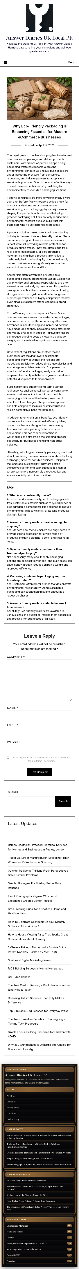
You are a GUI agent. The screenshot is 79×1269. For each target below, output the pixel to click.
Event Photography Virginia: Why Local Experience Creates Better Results (39, 1164)
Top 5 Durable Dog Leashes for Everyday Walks (38, 1011)
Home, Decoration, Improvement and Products (27, 1243)
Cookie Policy (13, 1119)
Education (11, 1261)
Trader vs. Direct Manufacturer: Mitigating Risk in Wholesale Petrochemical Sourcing (33, 1145)
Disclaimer (11, 1113)
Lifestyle (10, 1237)
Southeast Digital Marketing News (29, 960)
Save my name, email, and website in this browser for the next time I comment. (41, 759)
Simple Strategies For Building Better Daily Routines (30, 1158)
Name (12, 708)
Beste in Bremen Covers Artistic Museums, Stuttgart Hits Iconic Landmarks (35, 1188)
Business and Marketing (17, 1225)
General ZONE (13, 1255)
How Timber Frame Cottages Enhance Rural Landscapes (31, 1200)
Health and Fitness (15, 1231)
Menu (71, 62)
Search (13, 792)
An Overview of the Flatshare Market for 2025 (27, 1195)
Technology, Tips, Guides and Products (24, 1249)
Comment (16, 657)
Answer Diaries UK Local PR (39, 37)
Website (14, 742)
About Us (11, 1095)
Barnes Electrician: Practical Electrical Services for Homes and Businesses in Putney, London (39, 1137)
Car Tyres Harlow (19, 977)
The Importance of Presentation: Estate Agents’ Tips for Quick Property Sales (38, 1208)
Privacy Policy (13, 1107)
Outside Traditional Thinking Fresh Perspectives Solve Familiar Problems (39, 1152)
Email (13, 725)
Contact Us (12, 1101)
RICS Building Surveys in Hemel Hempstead (35, 968)
